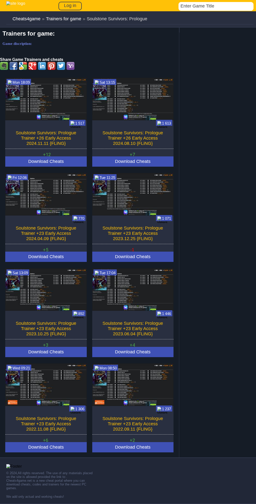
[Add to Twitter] (61, 66)
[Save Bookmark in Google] (23, 66)
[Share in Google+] (32, 66)
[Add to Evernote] (4, 66)
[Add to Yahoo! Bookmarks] (70, 66)
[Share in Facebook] (14, 66)
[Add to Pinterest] (52, 66)
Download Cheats (46, 161)
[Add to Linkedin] (42, 66)
